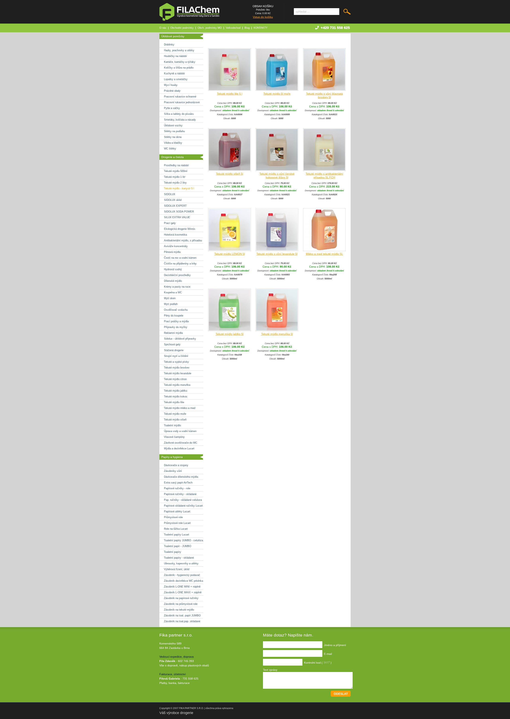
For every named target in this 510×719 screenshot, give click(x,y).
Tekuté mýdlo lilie (174, 402)
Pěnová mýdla (172, 251)
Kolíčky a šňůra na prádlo (178, 67)
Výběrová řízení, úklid (176, 569)
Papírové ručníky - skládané (180, 494)
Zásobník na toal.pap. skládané (182, 621)
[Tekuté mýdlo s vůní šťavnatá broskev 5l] (324, 89)
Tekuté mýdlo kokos (175, 396)
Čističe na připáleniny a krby (180, 263)
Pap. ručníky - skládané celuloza (183, 499)
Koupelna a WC (173, 292)
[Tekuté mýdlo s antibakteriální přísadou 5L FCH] (324, 170)
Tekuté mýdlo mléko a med (179, 408)
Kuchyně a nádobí (174, 73)
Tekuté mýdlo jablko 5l (229, 334)
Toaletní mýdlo (172, 425)
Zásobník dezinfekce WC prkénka (183, 580)
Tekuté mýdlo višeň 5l (229, 173)
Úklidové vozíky (173, 125)
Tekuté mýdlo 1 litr (174, 176)
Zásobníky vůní (173, 471)
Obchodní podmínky (182, 28)
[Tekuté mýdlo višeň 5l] (229, 170)
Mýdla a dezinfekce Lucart (179, 448)
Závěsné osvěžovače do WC (180, 442)
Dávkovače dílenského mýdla (181, 476)
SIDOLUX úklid (172, 199)
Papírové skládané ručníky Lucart (183, 505)
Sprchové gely (172, 344)
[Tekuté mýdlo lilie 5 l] (229, 89)
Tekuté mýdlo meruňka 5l (277, 334)
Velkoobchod (233, 28)
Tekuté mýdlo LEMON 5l (229, 253)
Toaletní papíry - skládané (179, 557)
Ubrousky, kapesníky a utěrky (181, 563)
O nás (162, 28)
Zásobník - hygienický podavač (182, 575)
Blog (247, 28)
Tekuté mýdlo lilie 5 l (229, 93)
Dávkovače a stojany (176, 465)
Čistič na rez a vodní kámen (180, 257)
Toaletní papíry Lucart (176, 534)
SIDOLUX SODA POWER (179, 211)
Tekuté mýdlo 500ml (175, 171)
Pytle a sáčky (172, 108)
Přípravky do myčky (175, 327)
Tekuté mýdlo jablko (175, 390)
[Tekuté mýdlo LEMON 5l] (229, 250)
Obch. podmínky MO (210, 28)
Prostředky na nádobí (176, 165)
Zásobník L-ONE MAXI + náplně (182, 592)
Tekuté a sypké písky (176, 361)
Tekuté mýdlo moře (175, 413)
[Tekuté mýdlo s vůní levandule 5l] (277, 250)
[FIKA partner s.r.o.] (189, 19)
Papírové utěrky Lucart (177, 511)
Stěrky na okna (172, 137)
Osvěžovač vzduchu (176, 309)
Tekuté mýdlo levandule (177, 373)
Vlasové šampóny (174, 436)
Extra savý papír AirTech (178, 482)
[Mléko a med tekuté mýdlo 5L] (324, 250)
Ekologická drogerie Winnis (179, 228)
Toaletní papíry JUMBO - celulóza (183, 540)
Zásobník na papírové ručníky (181, 598)
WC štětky (170, 148)
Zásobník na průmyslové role (180, 603)
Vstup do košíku (263, 17)
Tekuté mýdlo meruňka (177, 384)
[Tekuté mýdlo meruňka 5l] (277, 330)
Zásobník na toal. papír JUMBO (182, 615)
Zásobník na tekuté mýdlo (179, 609)
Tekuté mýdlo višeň (175, 419)
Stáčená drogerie (173, 350)
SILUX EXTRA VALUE (177, 217)
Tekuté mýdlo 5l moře (276, 93)
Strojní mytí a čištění (176, 356)
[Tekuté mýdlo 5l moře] (277, 89)
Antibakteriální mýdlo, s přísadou (183, 240)
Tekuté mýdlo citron (175, 379)
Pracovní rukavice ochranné (180, 96)
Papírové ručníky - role (177, 488)
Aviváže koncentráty (176, 246)
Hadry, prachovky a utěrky (179, 50)
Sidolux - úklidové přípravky (180, 338)
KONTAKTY (261, 28)
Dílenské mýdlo (173, 280)
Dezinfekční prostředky (177, 275)
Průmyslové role (173, 517)
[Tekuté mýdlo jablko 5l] (229, 330)
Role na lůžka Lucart (176, 528)
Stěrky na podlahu (174, 131)
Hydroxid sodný (173, 269)
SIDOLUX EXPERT (175, 205)
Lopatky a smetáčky (175, 79)
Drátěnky (169, 44)
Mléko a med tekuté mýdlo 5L (324, 253)
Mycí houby (171, 84)
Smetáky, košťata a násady (180, 119)
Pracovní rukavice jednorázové (182, 102)
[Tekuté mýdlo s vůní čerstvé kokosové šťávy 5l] (277, 170)
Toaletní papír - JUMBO (177, 546)
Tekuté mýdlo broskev (176, 367)
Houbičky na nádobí (175, 56)
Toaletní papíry (172, 551)
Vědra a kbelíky (173, 142)
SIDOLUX (169, 194)
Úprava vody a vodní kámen (180, 431)
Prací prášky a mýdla (176, 321)
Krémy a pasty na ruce (177, 286)
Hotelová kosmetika (175, 234)
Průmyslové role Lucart (177, 523)
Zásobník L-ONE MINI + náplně (182, 586)
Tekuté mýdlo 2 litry (175, 182)
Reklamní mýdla (173, 332)
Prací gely (170, 223)
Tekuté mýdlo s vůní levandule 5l (276, 253)
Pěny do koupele (173, 315)
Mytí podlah (171, 304)
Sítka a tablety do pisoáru (179, 113)
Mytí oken (170, 298)
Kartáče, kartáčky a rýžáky (179, 61)
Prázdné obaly (172, 90)
